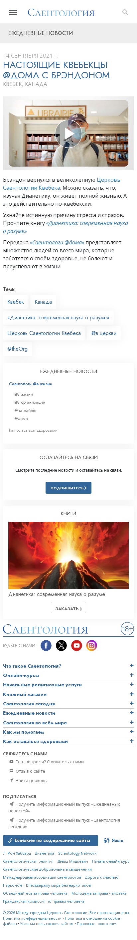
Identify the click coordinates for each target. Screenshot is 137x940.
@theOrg (17, 349)
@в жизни (23, 394)
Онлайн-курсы (21, 675)
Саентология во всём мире (35, 722)
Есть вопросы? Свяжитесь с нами (49, 762)
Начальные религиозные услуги (42, 684)
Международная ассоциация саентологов (42, 877)
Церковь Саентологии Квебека (44, 333)
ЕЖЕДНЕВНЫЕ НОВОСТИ (68, 371)
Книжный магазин (25, 694)
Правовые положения (97, 923)
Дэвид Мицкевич (73, 861)
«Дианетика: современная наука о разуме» (58, 317)
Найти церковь (31, 780)
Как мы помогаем (23, 732)
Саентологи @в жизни (30, 384)
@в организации (29, 402)
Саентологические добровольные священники (47, 869)
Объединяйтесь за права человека (35, 893)
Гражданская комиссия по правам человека (43, 901)
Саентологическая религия (28, 861)
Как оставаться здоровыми (33, 430)
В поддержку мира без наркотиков (58, 885)
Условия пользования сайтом (46, 923)
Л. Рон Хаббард (17, 853)
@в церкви (103, 333)
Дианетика (44, 853)
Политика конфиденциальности (32, 918)
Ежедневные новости (29, 713)
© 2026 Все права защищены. (66, 912)
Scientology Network (77, 853)
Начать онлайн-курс (110, 861)
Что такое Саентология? (32, 666)
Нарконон (12, 885)
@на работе (25, 410)
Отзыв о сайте (30, 771)
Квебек (15, 302)
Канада (43, 302)
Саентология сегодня (29, 703)
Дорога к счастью (101, 877)
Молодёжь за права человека (99, 893)
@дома (21, 418)
